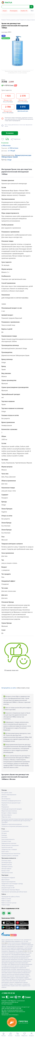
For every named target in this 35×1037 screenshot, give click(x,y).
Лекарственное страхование (10, 845)
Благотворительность (8, 839)
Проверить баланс (7, 866)
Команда (4, 835)
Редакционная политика (9, 843)
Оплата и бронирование (9, 794)
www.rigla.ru (5, 943)
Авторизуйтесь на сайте (8, 688)
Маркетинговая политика (9, 811)
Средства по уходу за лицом (27, 20)
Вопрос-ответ (6, 871)
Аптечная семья (6, 860)
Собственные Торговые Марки (11, 890)
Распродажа (13, 11)
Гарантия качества (7, 847)
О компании (5, 831)
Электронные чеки (7, 872)
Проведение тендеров (8, 877)
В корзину (10, 133)
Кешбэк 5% (24, 11)
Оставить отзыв (6, 841)
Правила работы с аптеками (10, 855)
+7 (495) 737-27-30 (8, 993)
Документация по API (8, 888)
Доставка (4, 797)
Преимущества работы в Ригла (11, 896)
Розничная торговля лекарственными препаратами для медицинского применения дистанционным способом (17, 820)
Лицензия (4, 805)
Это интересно (6, 799)
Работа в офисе (6, 901)
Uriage (9, 160)
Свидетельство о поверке (9, 849)
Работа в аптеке (6, 899)
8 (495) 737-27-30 (28, 951)
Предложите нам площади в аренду (12, 883)
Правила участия (7, 864)
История (4, 833)
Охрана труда (6, 905)
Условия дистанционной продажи (12, 809)
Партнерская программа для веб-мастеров (14, 892)
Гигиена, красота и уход (12, 20)
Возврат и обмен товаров (9, 813)
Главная (3, 20)
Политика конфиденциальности (11, 800)
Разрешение (5, 807)
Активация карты (7, 862)
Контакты (4, 837)
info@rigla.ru (15, 1014)
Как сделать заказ (7, 792)
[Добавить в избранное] (2, 139)
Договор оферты (7, 815)
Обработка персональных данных (12, 824)
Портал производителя (8, 881)
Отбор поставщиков (8, 885)
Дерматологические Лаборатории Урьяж (16, 156)
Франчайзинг (6, 879)
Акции (5, 11)
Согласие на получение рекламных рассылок (15, 826)
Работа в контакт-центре (9, 903)
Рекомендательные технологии (11, 853)
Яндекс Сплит (5, 38)
